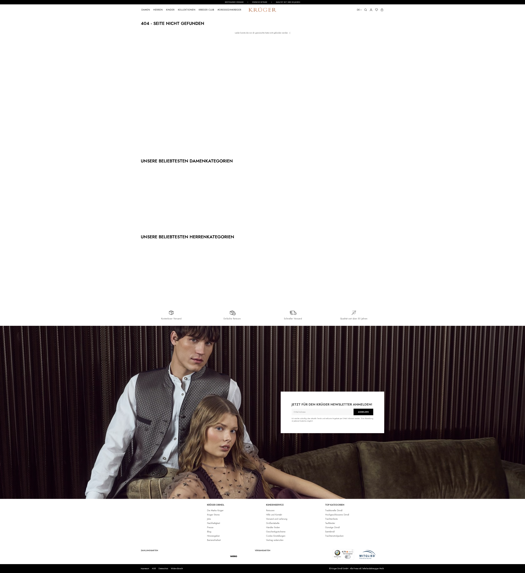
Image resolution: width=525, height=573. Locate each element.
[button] (365, 10)
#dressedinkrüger (229, 9)
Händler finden (273, 527)
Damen (145, 9)
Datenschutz (163, 568)
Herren (158, 9)
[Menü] (352, 550)
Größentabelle (272, 523)
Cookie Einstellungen (275, 535)
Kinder (170, 9)
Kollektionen (186, 9)
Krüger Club (206, 9)
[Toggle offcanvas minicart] (382, 10)
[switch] (347, 557)
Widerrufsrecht (177, 568)
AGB (154, 568)
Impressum (145, 568)
